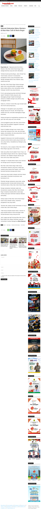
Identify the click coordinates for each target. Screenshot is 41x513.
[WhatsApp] (8, 36)
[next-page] (3, 250)
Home (2, 24)
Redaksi (29, 505)
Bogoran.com (23, 505)
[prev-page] (1, 250)
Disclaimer (30, 507)
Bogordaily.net (3, 505)
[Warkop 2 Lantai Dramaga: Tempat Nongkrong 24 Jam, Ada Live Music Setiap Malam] (23, 240)
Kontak (32, 508)
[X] (13, 36)
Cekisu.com (3, 506)
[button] (39, 6)
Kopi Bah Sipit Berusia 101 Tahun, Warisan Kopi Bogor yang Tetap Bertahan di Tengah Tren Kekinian (14, 246)
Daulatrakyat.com (9, 506)
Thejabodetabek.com (11, 508)
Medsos (35, 508)
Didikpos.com (15, 506)
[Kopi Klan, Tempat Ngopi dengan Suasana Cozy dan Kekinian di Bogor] (5, 240)
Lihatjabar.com (3, 508)
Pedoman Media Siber (34, 505)
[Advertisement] (20, 15)
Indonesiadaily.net (10, 505)
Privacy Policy (34, 507)
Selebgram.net (17, 505)
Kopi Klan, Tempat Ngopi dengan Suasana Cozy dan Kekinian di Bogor (5, 245)
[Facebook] (11, 36)
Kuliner (4, 24)
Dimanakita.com (22, 506)
